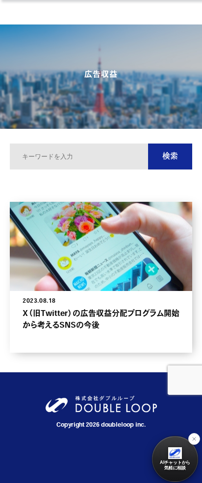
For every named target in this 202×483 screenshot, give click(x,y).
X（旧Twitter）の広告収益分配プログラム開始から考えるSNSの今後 (101, 320)
